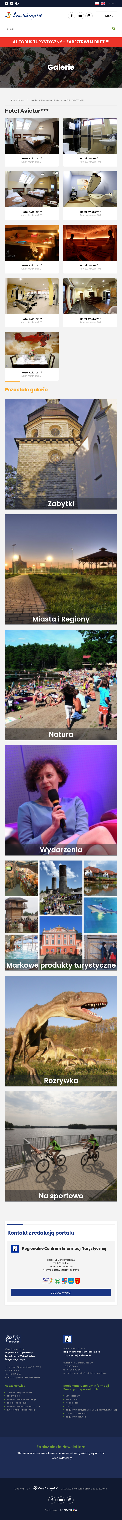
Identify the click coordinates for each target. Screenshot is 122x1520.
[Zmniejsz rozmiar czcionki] (11, 3)
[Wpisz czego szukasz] (113, 29)
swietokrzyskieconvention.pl (21, 1399)
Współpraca (72, 1402)
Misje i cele (71, 1399)
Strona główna (18, 100)
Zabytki (61, 504)
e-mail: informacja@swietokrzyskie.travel (85, 1373)
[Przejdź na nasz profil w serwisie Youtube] (80, 15)
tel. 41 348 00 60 (72, 1369)
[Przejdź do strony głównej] (25, 15)
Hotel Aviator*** (74, 100)
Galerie (33, 100)
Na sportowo (61, 1196)
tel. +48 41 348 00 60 (61, 1266)
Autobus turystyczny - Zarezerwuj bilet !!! (61, 42)
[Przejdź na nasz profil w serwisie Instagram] (89, 15)
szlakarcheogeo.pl (17, 1402)
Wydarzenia (61, 850)
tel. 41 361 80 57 (13, 1373)
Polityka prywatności (76, 1413)
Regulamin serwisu (75, 1416)
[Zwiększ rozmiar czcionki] (6, 3)
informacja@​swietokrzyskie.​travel (61, 1269)
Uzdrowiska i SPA (50, 100)
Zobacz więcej (61, 1293)
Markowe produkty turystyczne (61, 965)
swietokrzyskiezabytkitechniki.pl (23, 1406)
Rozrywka (61, 1080)
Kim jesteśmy (72, 1395)
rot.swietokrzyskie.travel (19, 1392)
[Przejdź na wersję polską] (97, 3)
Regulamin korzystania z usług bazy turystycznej (91, 1409)
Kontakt (113, 3)
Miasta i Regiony (61, 619)
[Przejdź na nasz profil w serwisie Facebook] (71, 15)
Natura (61, 734)
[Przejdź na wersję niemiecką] (103, 3)
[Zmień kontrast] (17, 3)
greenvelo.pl (13, 1395)
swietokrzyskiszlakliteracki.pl (21, 1409)
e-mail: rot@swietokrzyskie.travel (22, 1377)
